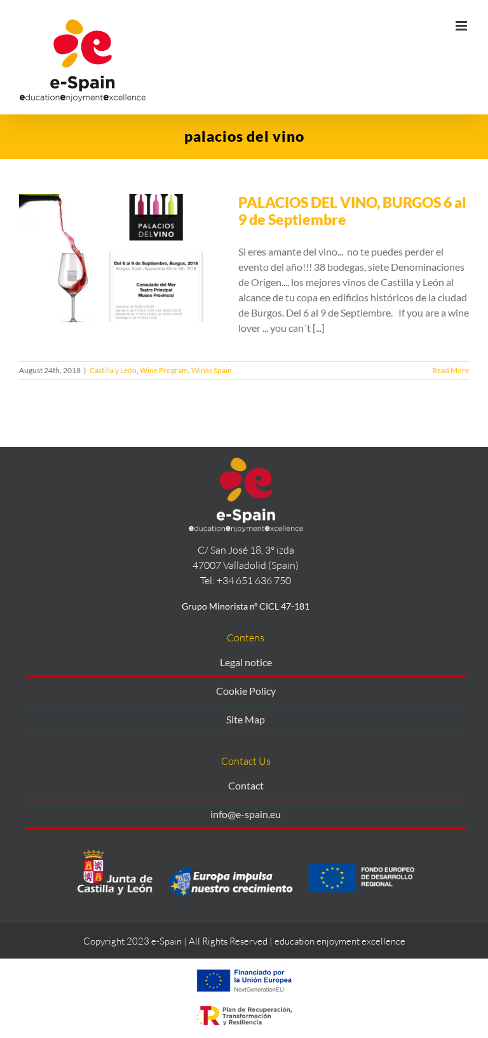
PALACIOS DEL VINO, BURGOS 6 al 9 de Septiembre (352, 210)
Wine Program (164, 370)
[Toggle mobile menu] (462, 25)
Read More (450, 370)
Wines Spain (211, 370)
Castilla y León (113, 370)
